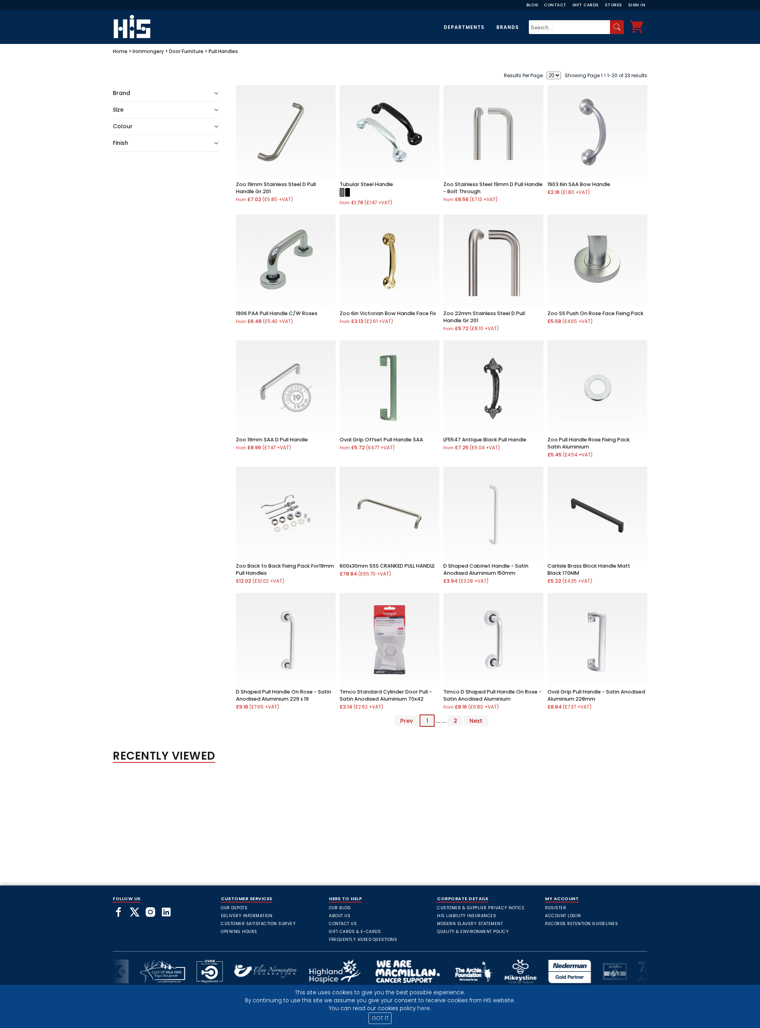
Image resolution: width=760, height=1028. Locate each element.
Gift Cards (585, 5)
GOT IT (380, 1018)
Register (555, 908)
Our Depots (234, 908)
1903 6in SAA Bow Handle (578, 184)
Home (120, 51)
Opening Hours (239, 932)
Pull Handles (223, 51)
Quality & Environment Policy (473, 932)
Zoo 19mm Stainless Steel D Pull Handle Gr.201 (276, 188)
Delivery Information (246, 916)
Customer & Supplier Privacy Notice (480, 908)
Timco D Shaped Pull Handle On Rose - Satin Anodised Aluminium (492, 695)
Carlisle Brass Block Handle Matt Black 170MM (588, 569)
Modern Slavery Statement (470, 924)
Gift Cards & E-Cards (355, 932)
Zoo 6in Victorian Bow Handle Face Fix (388, 313)
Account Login (563, 916)
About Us (339, 916)
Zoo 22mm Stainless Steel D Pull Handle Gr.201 (484, 317)
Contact (555, 5)
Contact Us (343, 924)
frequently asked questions (363, 939)
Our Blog (340, 908)
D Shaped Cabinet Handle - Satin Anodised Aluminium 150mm (485, 569)
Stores (613, 5)
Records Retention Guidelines (581, 924)
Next (476, 721)
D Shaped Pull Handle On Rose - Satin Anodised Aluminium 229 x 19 (283, 695)
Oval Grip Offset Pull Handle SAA (381, 439)
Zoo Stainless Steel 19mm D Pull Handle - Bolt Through (493, 188)
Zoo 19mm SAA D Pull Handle (272, 439)
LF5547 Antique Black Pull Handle (484, 439)
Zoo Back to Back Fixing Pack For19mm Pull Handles (285, 569)
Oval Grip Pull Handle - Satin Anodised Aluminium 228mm (596, 695)
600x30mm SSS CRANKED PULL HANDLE (387, 565)
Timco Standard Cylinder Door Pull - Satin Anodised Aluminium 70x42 (386, 695)
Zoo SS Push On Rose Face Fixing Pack (595, 313)
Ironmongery (148, 51)
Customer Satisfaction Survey (258, 924)
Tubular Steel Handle (366, 184)
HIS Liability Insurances (466, 916)
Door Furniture (186, 51)
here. (424, 1008)
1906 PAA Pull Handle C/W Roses (276, 313)
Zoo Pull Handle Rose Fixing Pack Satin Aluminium (588, 443)
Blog (532, 5)
